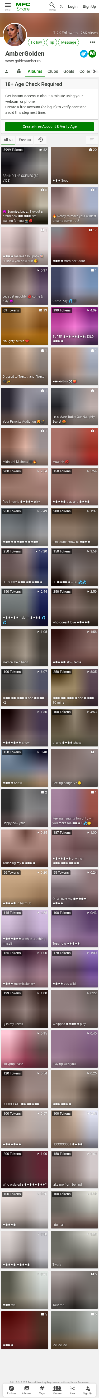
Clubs (53, 71)
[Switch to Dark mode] (61, 6)
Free (25, 140)
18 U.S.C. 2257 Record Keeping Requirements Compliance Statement (49, 1382)
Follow (36, 42)
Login (73, 6)
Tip (51, 42)
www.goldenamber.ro (23, 61)
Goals (68, 71)
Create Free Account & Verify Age (50, 126)
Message (68, 42)
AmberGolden (24, 53)
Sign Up (89, 6)
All (8, 140)
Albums (35, 71)
